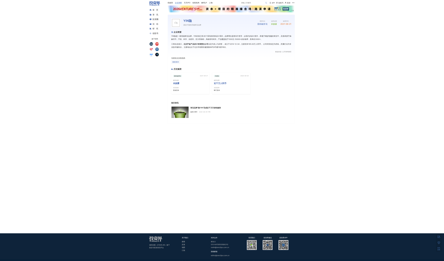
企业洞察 (178, 3)
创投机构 (195, 3)
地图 (183, 247)
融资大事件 (193, 112)
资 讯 (155, 15)
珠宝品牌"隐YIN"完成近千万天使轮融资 (205, 108)
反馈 (183, 244)
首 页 (155, 10)
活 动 (155, 24)
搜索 (183, 242)
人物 (211, 3)
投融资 (170, 3)
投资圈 (155, 19)
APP (273, 3)
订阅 (183, 250)
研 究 (155, 28)
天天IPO (187, 3)
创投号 (155, 33)
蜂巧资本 (217, 90)
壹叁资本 (175, 62)
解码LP (204, 3)
